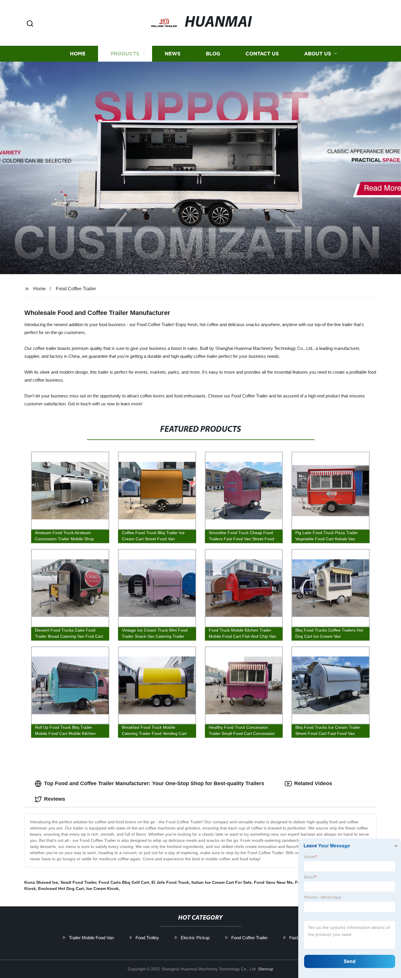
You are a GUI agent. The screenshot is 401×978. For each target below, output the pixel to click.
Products (125, 53)
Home (77, 53)
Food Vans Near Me (273, 882)
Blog (213, 53)
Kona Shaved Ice (41, 882)
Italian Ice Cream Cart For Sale (221, 882)
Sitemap (265, 969)
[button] (30, 23)
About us (317, 53)
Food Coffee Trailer (76, 288)
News (173, 53)
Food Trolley (147, 937)
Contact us (262, 53)
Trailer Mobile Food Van (91, 937)
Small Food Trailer (78, 882)
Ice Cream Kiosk (102, 888)
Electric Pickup (195, 937)
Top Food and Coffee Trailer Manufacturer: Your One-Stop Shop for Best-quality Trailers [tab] (154, 783)
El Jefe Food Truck (170, 882)
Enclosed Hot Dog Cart (61, 888)
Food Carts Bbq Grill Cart (124, 882)
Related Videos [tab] (313, 783)
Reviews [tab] (54, 799)
